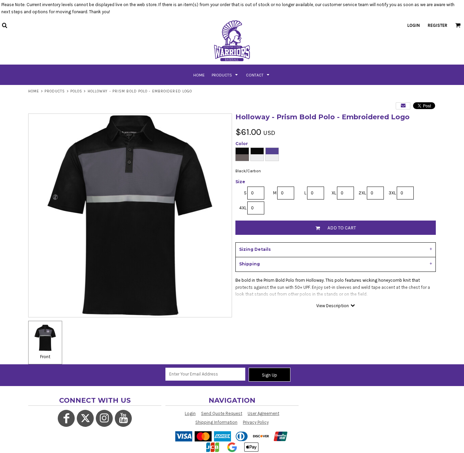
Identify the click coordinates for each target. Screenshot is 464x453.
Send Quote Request (221, 413)
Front (45, 356)
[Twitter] (85, 418)
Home (33, 91)
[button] (4, 25)
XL (334, 192)
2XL (362, 192)
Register (437, 25)
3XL (392, 192)
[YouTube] (123, 418)
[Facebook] (66, 418)
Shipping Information (216, 422)
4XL (243, 207)
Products (54, 91)
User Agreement (263, 413)
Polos (76, 91)
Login (413, 25)
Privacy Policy (256, 422)
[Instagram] (104, 418)
